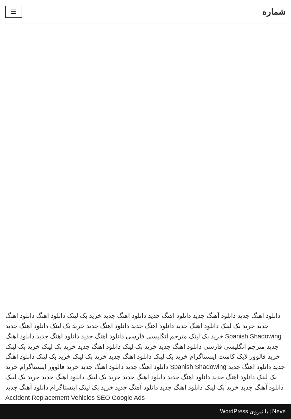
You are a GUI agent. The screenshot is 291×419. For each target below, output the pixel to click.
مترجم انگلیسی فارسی (156, 336)
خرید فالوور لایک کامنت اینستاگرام (235, 356)
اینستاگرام (63, 387)
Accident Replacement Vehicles (50, 397)
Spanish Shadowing (253, 336)
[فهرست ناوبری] (13, 12)
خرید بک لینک (84, 315)
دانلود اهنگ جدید (258, 315)
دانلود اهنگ (50, 315)
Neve (279, 411)
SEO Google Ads (121, 397)
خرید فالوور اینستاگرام (49, 366)
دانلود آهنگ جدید (214, 315)
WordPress (234, 411)
